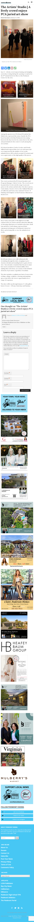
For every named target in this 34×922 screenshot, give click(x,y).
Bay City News (6, 886)
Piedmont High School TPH (11, 895)
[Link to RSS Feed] (22, 907)
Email (6, 384)
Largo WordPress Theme (15, 916)
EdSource (4, 892)
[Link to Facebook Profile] (12, 907)
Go (17, 838)
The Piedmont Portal (8, 900)
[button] (28, 2)
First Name (7, 373)
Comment (6, 354)
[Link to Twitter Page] (15, 907)
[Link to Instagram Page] (19, 907)
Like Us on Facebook (18, 812)
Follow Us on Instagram (19, 819)
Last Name (7, 378)
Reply (4, 326)
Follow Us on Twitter (18, 815)
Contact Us (5, 853)
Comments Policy (23, 345)
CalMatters (5, 889)
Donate (3, 850)
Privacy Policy (6, 862)
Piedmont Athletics (8, 898)
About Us (4, 847)
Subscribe (4, 856)
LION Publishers (7, 883)
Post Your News (7, 859)
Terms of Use (6, 865)
